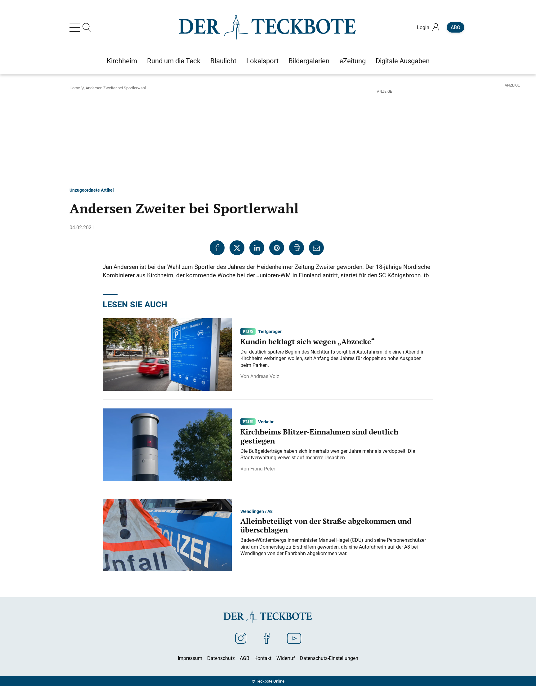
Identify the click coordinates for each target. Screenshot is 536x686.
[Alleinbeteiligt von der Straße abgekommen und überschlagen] (167, 534)
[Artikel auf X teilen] (237, 247)
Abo (455, 27)
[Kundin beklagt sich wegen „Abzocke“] (167, 353)
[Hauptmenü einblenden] (76, 27)
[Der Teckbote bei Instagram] (240, 637)
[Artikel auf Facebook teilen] (217, 247)
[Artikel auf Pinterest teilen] (276, 247)
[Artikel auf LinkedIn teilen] (256, 247)
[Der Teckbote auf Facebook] (267, 637)
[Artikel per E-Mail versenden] (316, 247)
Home (74, 88)
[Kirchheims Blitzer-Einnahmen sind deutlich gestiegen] (167, 444)
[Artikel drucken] (296, 247)
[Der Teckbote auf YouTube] (294, 637)
